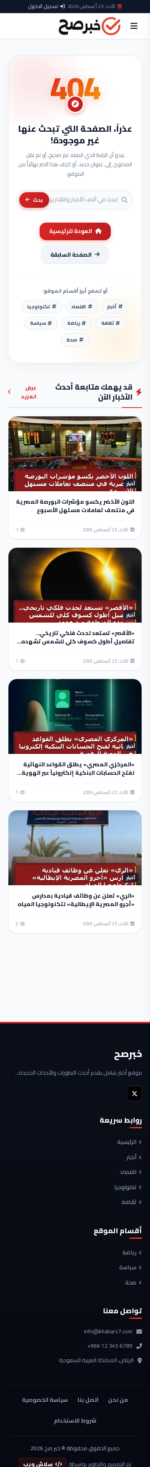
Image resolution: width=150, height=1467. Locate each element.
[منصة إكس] (134, 1093)
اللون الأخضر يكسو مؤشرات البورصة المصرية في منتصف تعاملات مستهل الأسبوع (75, 505)
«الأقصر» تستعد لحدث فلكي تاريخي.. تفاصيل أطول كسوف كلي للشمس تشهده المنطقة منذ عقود (77, 641)
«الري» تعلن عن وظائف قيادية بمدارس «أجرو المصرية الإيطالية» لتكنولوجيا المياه (76, 899)
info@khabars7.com (108, 1331)
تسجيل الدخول (43, 6)
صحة (130, 1283)
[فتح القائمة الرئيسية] (134, 26)
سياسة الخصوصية (45, 1400)
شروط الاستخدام (75, 1420)
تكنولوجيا (125, 1187)
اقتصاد (128, 1172)
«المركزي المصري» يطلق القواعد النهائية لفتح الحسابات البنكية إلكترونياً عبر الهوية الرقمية (78, 772)
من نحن (118, 1400)
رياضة (129, 1253)
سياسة (127, 1267)
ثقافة (129, 1202)
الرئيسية (126, 1142)
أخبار (131, 1157)
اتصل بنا (88, 1400)
